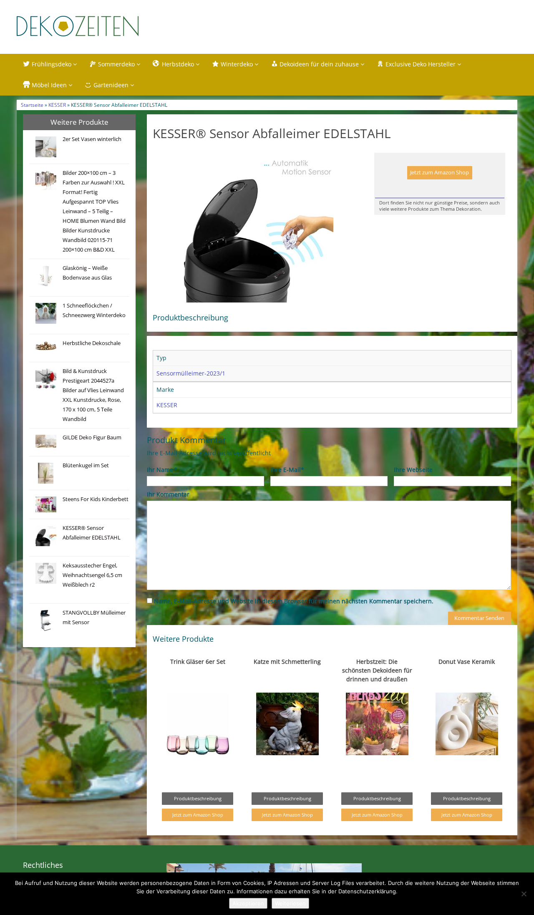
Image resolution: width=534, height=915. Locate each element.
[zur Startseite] (121, 26)
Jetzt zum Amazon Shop (439, 172)
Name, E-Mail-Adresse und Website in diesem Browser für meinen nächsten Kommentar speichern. (293, 601)
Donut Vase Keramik (466, 661)
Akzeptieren (248, 903)
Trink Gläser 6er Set (197, 661)
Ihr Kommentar (168, 494)
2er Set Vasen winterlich (92, 139)
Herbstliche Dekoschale (92, 343)
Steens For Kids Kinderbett (95, 499)
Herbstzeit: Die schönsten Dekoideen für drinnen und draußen (377, 670)
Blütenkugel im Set (86, 465)
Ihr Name (161, 470)
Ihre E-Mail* (287, 470)
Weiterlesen (290, 903)
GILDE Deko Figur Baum (92, 437)
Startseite (32, 104)
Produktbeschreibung (198, 798)
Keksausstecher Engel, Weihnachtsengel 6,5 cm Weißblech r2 (92, 575)
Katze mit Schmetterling (287, 661)
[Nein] (523, 894)
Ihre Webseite (413, 470)
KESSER (57, 104)
